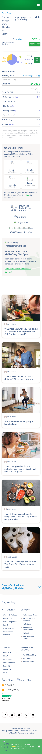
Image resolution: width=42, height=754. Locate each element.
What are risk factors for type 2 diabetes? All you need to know (18, 377)
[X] (26, 715)
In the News (7, 659)
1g (28, 55)
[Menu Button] (38, 5)
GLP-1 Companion (10, 622)
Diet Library (27, 658)
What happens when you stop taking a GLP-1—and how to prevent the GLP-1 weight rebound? (21, 331)
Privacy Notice (7, 731)
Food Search (7, 13)
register (27, 195)
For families (27, 633)
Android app (7, 618)
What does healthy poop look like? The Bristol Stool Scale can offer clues (20, 564)
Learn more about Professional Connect (18, 270)
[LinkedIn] (12, 715)
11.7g (28, 63)
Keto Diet (6, 625)
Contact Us (7, 669)
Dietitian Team (28, 662)
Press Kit (6, 666)
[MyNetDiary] (14, 5)
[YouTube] (33, 715)
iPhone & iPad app (10, 615)
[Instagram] (19, 715)
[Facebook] (5, 715)
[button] (21, 217)
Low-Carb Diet (8, 628)
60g (30, 59)
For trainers (27, 624)
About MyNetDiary (10, 652)
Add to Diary (35, 44)
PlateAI (6, 656)
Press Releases (9, 663)
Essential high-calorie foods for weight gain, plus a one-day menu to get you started (20, 517)
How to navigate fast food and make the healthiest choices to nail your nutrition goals (20, 469)
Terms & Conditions (20, 731)
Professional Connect (31, 615)
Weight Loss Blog (29, 655)
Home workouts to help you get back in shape (18, 422)
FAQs (5, 673)
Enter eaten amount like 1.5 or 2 (8, 43)
